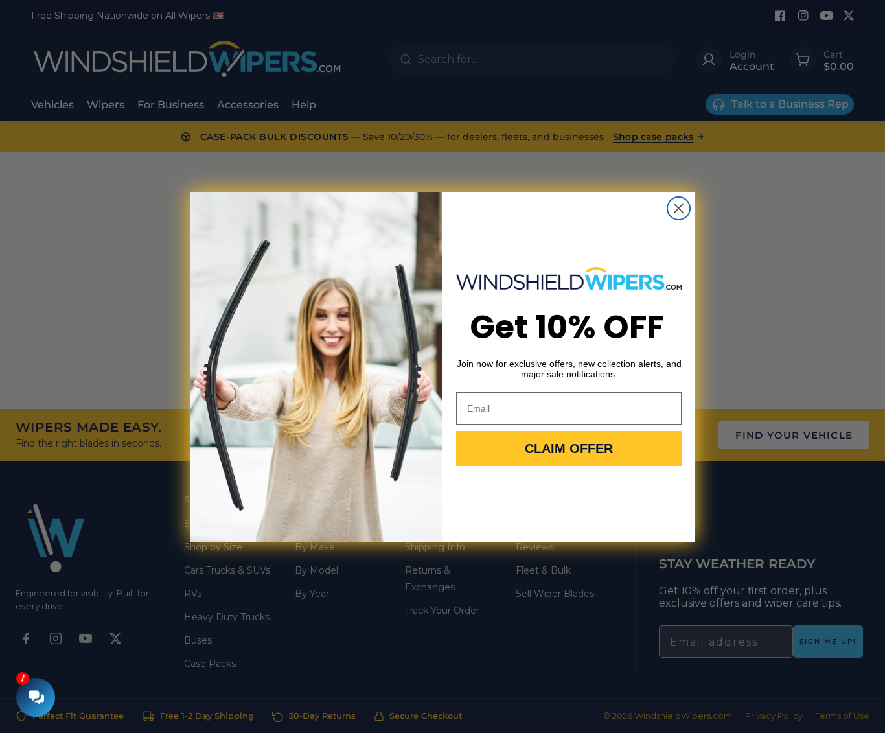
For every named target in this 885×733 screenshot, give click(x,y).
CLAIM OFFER (569, 448)
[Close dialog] (678, 208)
